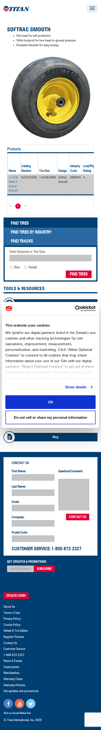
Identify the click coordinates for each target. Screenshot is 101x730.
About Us (9, 606)
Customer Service (14, 649)
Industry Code (75, 168)
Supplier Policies (14, 637)
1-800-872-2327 (66, 548)
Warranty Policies (14, 685)
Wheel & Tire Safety (16, 630)
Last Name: (19, 486)
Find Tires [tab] (20, 223)
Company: (18, 517)
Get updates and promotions (21, 691)
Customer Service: (31, 548)
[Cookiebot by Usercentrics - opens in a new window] (75, 309)
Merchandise (11, 673)
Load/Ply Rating (88, 168)
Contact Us (20, 463)
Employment (11, 667)
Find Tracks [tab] (22, 241)
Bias (17, 267)
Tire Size (44, 170)
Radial (33, 267)
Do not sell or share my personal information (50, 417)
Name (12, 170)
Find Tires (79, 274)
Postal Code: (20, 532)
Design (62, 170)
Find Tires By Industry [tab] (31, 232)
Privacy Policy (12, 618)
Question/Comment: (70, 471)
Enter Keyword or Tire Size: (27, 252)
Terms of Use (12, 613)
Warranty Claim (13, 679)
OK (50, 402)
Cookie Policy (12, 625)
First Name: (19, 471)
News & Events (13, 661)
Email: (15, 502)
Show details (75, 387)
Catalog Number (26, 168)
